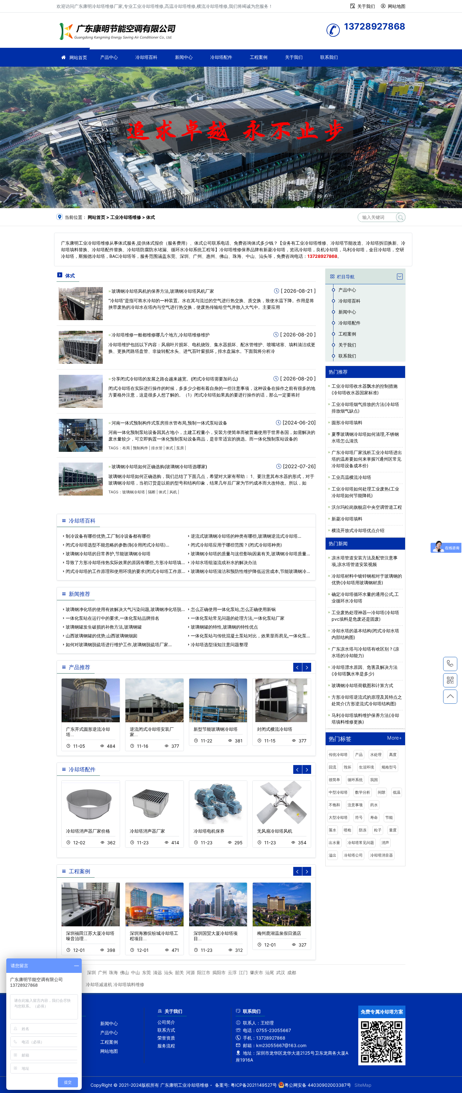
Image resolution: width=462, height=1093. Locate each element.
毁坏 (347, 767)
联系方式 (166, 1030)
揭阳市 (219, 972)
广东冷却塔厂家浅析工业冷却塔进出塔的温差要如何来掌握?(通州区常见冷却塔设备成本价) (367, 459)
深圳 (91, 972)
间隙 (381, 792)
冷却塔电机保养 (209, 831)
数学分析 (362, 792)
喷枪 (347, 830)
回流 (332, 767)
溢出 (332, 855)
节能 (389, 817)
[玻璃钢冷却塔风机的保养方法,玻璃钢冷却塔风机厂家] (81, 303)
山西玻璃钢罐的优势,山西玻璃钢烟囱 (101, 635)
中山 (135, 972)
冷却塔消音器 (381, 855)
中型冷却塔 (338, 792)
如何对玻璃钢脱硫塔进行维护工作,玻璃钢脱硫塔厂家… (119, 644)
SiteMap (363, 1085)
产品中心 (109, 57)
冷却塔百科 (146, 57)
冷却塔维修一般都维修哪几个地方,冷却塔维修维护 (161, 334)
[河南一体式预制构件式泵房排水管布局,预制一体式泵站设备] (81, 434)
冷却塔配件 (221, 57)
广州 (102, 972)
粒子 (378, 830)
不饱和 (334, 804)
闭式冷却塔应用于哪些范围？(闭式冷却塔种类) (236, 544)
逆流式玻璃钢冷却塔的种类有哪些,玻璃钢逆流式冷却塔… (246, 536)
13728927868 (450, 664)
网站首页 (78, 57)
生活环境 (366, 767)
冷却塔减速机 (99, 984)
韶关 (179, 972)
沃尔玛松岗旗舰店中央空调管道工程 (367, 507)
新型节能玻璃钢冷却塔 (216, 729)
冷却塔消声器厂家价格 (88, 831)
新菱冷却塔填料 (347, 518)
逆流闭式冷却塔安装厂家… (152, 731)
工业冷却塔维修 (119, 32)
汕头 (168, 972)
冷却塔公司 (353, 855)
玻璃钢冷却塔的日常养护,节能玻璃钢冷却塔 (108, 553)
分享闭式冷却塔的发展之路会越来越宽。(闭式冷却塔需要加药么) (175, 378)
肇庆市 (256, 972)
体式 (169, 448)
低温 (396, 792)
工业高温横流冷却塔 (351, 477)
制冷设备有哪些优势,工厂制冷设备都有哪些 (108, 536)
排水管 (156, 448)
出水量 (334, 842)
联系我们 (329, 57)
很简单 (334, 779)
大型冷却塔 (338, 817)
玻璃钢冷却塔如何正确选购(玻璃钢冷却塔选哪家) (159, 466)
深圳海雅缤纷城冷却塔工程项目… (154, 935)
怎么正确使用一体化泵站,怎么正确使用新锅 (233, 609)
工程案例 (258, 57)
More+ (394, 738)
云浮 (232, 972)
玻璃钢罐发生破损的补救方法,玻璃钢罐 (104, 627)
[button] (306, 667)
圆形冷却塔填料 (347, 422)
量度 (393, 830)
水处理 (376, 754)
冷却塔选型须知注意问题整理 (219, 644)
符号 (359, 817)
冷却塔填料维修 (128, 984)
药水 (374, 804)
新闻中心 (184, 57)
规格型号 (389, 767)
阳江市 (203, 972)
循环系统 (355, 779)
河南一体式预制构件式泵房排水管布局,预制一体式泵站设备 (169, 422)
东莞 (146, 972)
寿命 (374, 817)
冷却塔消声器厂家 (147, 831)
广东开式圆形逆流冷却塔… (88, 731)
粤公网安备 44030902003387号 (317, 1085)
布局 (126, 448)
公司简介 (166, 1022)
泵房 (180, 448)
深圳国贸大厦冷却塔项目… (216, 935)
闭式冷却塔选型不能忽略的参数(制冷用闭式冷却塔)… (117, 544)
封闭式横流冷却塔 (274, 729)
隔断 (152, 492)
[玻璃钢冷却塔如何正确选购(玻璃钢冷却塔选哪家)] (81, 478)
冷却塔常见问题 (361, 842)
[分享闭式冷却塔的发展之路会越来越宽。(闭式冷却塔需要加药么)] (81, 390)
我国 (374, 779)
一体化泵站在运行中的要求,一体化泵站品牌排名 (112, 618)
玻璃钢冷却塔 (133, 492)
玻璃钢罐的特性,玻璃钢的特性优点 (224, 627)
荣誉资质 (166, 1037)
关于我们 (366, 6)
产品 (359, 754)
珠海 (113, 972)
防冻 (362, 830)
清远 (157, 972)
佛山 (124, 972)
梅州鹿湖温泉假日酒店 (279, 933)
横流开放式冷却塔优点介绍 (358, 530)
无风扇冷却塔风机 (274, 831)
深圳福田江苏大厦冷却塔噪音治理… (90, 935)
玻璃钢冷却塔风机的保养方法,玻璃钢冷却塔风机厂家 (163, 291)
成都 (291, 972)
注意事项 (355, 804)
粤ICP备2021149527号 (254, 1085)
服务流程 (166, 1045)
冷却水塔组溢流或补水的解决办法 (224, 562)
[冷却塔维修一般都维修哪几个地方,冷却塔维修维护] (81, 347)
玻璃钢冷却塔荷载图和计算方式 (362, 685)
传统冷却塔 (338, 754)
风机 (173, 492)
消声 (385, 842)
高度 (393, 754)
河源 (190, 972)
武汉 (280, 972)
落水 (332, 830)
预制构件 (140, 448)
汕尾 (269, 972)
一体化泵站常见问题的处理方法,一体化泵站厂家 (237, 618)
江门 (243, 972)
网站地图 (396, 6)
